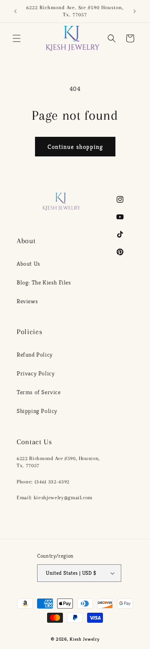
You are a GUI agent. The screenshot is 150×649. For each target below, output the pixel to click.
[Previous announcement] (15, 11)
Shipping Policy (37, 411)
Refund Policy (35, 354)
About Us (28, 263)
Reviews (27, 301)
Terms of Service (39, 392)
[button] (17, 38)
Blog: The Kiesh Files (44, 282)
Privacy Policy (36, 373)
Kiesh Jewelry (84, 639)
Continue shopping (75, 147)
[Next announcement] (134, 11)
